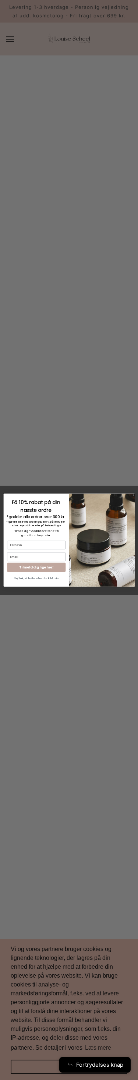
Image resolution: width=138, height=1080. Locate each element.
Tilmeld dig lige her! (36, 567)
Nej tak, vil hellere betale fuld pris (36, 578)
